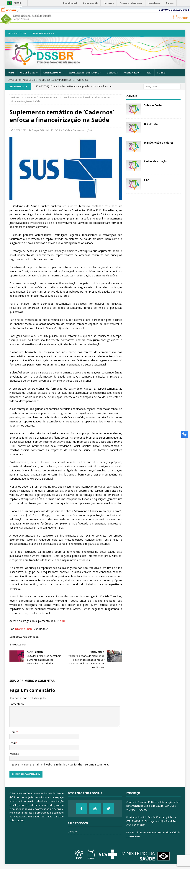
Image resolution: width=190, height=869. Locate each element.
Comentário (16, 704)
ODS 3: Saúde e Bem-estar (70, 130)
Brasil (18, 3)
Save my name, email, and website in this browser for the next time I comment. (61, 764)
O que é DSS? (27, 72)
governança (87, 470)
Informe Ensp (23, 629)
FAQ (149, 72)
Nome (13, 732)
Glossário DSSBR (17, 33)
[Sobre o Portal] (133, 109)
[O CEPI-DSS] (133, 127)
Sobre (161, 72)
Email (12, 743)
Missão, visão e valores (158, 142)
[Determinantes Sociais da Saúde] (95, 67)
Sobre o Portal (153, 105)
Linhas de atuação (155, 161)
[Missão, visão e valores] (133, 146)
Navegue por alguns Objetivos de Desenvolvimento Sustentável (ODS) (48, 79)
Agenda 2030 (131, 72)
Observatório (52, 72)
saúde (63, 210)
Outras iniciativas (42, 33)
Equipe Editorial (40, 130)
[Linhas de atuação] (133, 165)
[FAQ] (133, 184)
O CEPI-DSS (151, 124)
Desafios (112, 72)
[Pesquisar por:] (162, 86)
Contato (72, 831)
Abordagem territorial (84, 72)
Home (11, 72)
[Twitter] (108, 808)
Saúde (35, 206)
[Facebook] (81, 808)
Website (14, 753)
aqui (62, 621)
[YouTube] (95, 808)
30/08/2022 (20, 130)
